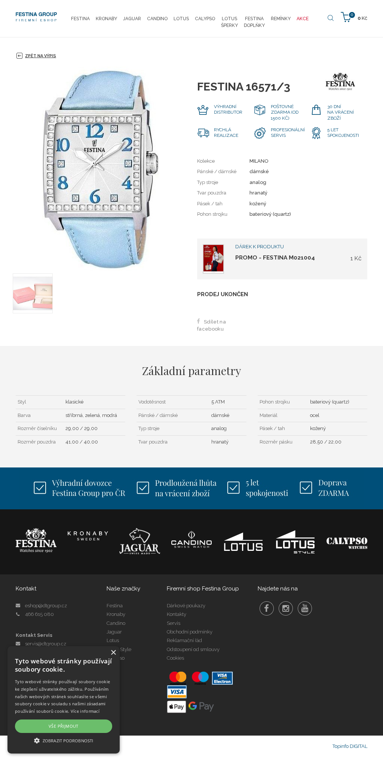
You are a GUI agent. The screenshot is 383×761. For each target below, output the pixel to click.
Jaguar (114, 632)
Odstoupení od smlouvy (193, 649)
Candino (116, 623)
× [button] (113, 653)
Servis (173, 623)
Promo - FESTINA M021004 (275, 257)
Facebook (267, 608)
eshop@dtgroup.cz (46, 605)
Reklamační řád (184, 640)
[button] (63, 740)
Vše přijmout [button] (64, 726)
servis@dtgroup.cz (45, 644)
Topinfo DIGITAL (350, 746)
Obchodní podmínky (189, 632)
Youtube (305, 608)
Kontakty (176, 614)
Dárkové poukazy (186, 605)
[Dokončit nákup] (354, 16)
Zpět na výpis (40, 55)
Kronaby (116, 614)
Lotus (113, 640)
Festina (115, 605)
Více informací (85, 711)
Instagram (286, 608)
